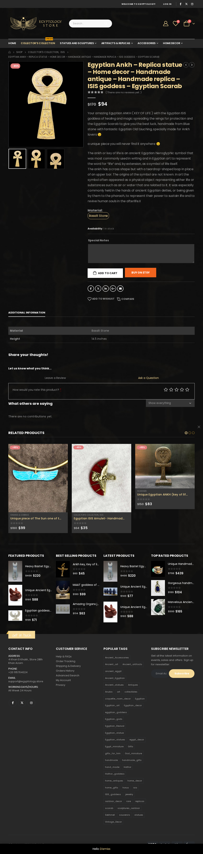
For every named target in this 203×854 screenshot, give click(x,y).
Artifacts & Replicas (115, 43)
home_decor (134, 780)
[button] (186, 432)
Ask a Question (148, 378)
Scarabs (142, 491)
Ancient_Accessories (117, 657)
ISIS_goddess (113, 794)
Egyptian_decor (133, 705)
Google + (113, 288)
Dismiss (105, 849)
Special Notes (98, 240)
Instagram (31, 703)
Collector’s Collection (38, 42)
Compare (127, 299)
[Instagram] (192, 4)
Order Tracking (65, 661)
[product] (38, 478)
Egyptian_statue (114, 732)
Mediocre (171, 389)
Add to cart (107, 273)
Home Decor (171, 43)
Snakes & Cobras (19, 514)
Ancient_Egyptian (115, 678)
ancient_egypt (113, 671)
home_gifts (111, 787)
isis (135, 787)
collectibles (130, 691)
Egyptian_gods (113, 719)
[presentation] (9, 104)
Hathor (127, 767)
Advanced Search (67, 675)
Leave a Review (55, 378)
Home (12, 43)
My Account (63, 680)
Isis (101, 514)
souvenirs (124, 814)
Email (120, 288)
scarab (109, 808)
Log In (167, 4)
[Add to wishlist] (65, 515)
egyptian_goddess (116, 712)
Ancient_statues (114, 684)
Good (182, 389)
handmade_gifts (132, 760)
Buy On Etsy (140, 273)
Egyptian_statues (115, 739)
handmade (111, 760)
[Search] (106, 23)
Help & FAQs (64, 656)
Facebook (91, 288)
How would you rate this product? (37, 390)
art (118, 691)
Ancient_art (111, 664)
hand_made (112, 767)
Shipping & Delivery (68, 666)
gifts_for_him (113, 753)
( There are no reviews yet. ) (123, 92)
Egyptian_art (112, 705)
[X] (186, 4)
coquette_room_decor (118, 698)
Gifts (130, 746)
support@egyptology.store (25, 681)
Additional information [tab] (26, 312)
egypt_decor (136, 739)
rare (128, 801)
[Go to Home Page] (9, 52)
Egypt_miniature (114, 746)
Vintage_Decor (113, 821)
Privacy (60, 685)
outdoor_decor (113, 801)
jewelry (129, 794)
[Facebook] (180, 4)
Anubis (109, 691)
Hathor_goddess (114, 773)
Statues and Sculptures (77, 43)
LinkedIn (105, 288)
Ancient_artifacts (132, 664)
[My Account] (166, 23)
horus (126, 787)
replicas (139, 801)
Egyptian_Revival (114, 726)
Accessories (147, 43)
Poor (166, 389)
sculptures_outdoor (129, 808)
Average (176, 389)
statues (138, 814)
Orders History (65, 671)
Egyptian (140, 698)
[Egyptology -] (33, 23)
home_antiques (114, 780)
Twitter (98, 288)
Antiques (133, 684)
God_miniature (133, 753)
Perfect (187, 389)
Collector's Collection (86, 514)
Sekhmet (110, 814)
